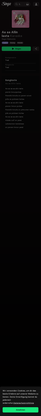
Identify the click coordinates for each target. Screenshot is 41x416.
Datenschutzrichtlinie (23, 403)
